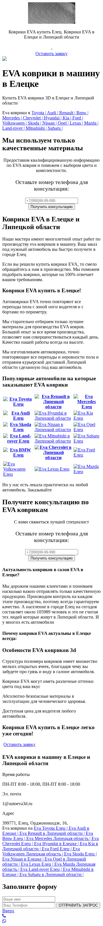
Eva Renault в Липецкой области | (52, 833)
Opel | (64, 123)
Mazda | (91, 123)
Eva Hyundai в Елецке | (57, 843)
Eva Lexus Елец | (37, 864)
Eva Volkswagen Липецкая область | (41, 851)
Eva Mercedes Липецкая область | (59, 838)
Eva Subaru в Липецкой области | (51, 874)
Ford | (77, 117)
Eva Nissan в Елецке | (23, 859)
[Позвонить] (51, 916)
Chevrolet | (33, 117)
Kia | (67, 117)
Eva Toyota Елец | (51, 828)
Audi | (53, 112)
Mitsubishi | (37, 128)
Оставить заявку (51, 53)
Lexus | (77, 123)
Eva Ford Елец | (57, 848)
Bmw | (82, 112)
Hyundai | (53, 117)
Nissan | (50, 123)
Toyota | (39, 112)
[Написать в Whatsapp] (51, 921)
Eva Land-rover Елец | (41, 869)
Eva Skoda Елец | (80, 853)
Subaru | (55, 128)
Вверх (8, 910)
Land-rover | (14, 128)
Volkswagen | (15, 123)
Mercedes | (12, 117)
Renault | (67, 112)
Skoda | (35, 123)
